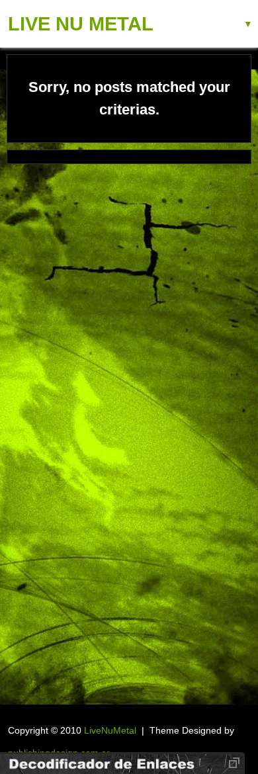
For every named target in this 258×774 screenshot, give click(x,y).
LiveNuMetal (110, 730)
